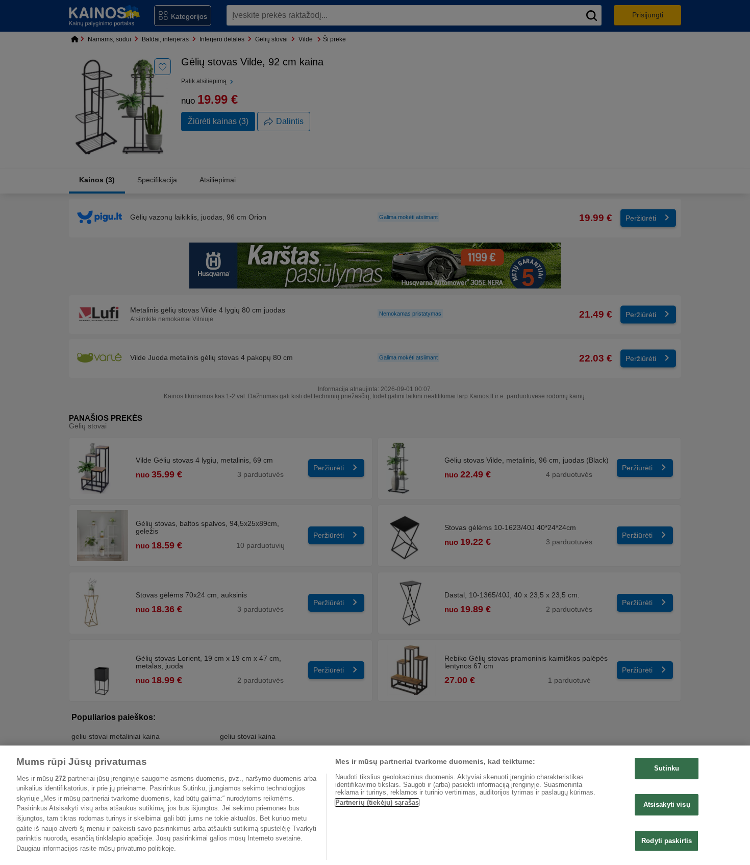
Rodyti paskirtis (666, 840)
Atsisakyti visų (666, 804)
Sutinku (666, 768)
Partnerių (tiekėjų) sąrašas (377, 802)
